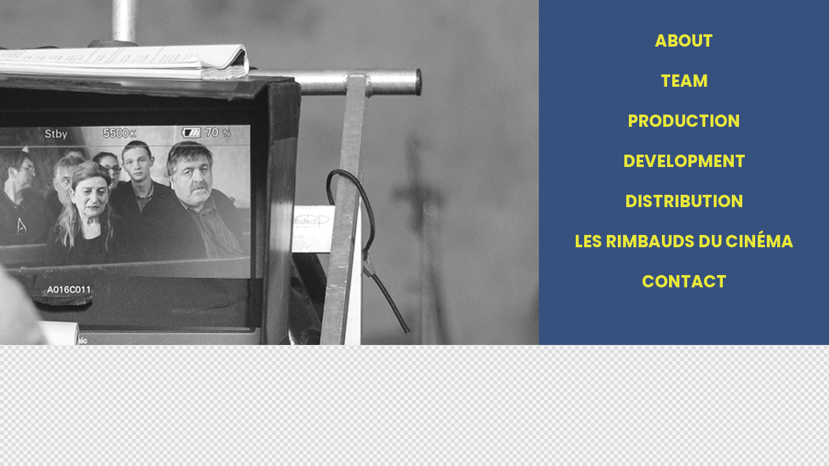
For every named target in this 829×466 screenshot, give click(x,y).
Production (684, 121)
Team (684, 81)
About (684, 40)
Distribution (684, 201)
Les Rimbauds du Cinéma (683, 241)
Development (684, 161)
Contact (684, 281)
